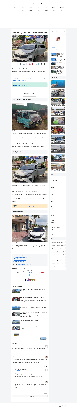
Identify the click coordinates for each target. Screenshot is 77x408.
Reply (46, 366)
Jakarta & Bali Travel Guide (19, 263)
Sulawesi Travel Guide (18, 258)
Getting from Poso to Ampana (29, 93)
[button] (42, 64)
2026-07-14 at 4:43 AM (17, 370)
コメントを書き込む (29, 396)
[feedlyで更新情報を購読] (32, 280)
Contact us (54, 405)
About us (58, 405)
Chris (58, 42)
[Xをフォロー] (25, 280)
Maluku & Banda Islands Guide (20, 260)
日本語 (65, 405)
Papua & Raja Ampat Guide (19, 261)
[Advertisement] (38, 21)
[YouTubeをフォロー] (30, 280)
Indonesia (14, 268)
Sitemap (62, 405)
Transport (24, 268)
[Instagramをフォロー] (28, 280)
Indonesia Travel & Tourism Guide (20, 85)
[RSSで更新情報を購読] (34, 280)
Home (51, 405)
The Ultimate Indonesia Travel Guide (24, 264)
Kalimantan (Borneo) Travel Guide (20, 257)
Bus (17, 268)
